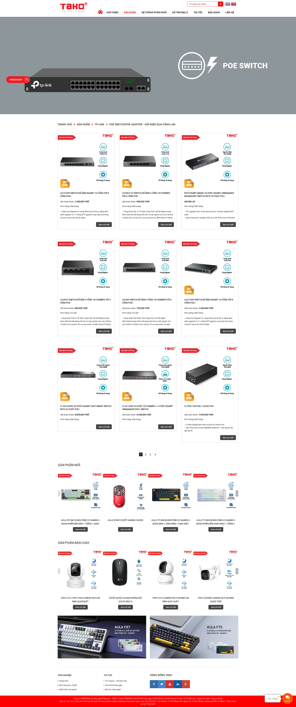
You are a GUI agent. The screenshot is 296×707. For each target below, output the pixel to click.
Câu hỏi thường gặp (113, 685)
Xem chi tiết (103, 224)
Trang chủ (65, 124)
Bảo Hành (214, 12)
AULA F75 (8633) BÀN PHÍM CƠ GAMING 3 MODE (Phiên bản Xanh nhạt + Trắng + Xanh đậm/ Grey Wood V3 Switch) (215, 523)
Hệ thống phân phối (154, 12)
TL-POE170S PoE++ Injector (198, 406)
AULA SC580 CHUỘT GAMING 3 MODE (125, 520)
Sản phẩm (130, 12)
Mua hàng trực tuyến (68, 685)
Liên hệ (229, 12)
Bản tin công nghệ (113, 689)
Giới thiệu (112, 12)
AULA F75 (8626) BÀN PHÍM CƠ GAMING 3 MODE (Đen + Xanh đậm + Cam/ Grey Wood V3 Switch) (170, 523)
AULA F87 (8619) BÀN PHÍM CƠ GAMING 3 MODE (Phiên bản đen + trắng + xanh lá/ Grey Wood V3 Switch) (80, 523)
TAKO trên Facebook (68, 689)
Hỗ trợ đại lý (180, 12)
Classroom (63, 681)
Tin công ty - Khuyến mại (116, 681)
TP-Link (99, 124)
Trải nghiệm (64, 675)
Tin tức (198, 12)
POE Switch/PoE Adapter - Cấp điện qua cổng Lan (142, 124)
